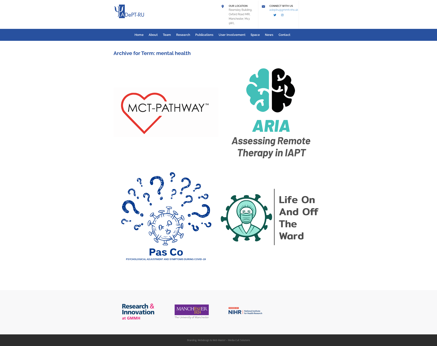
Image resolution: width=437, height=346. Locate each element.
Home (139, 35)
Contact (284, 35)
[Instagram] (282, 15)
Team (167, 35)
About (153, 35)
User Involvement (232, 35)
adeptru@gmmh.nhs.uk (283, 9)
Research (183, 35)
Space (255, 35)
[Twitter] (275, 15)
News (269, 35)
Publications (204, 35)
